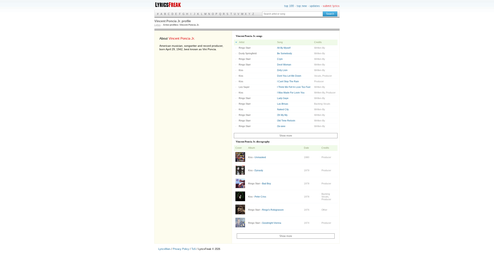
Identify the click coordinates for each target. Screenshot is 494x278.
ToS (193, 248)
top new (302, 5)
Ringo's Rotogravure (273, 209)
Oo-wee (281, 126)
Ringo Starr (245, 48)
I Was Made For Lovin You (291, 92)
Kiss (241, 70)
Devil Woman (284, 64)
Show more (285, 135)
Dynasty (259, 170)
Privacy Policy (181, 248)
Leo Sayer (244, 87)
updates (315, 5)
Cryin (280, 59)
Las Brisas (282, 104)
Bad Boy (266, 183)
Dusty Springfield (248, 53)
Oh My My (282, 115)
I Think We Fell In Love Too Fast (293, 87)
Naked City (283, 109)
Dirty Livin (282, 70)
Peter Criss (260, 196)
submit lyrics (331, 5)
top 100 (289, 5)
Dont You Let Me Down (289, 76)
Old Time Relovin (286, 120)
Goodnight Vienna (271, 223)
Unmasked (260, 157)
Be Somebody (284, 53)
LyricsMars (164, 248)
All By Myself (283, 48)
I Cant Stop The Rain (288, 81)
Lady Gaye (282, 98)
